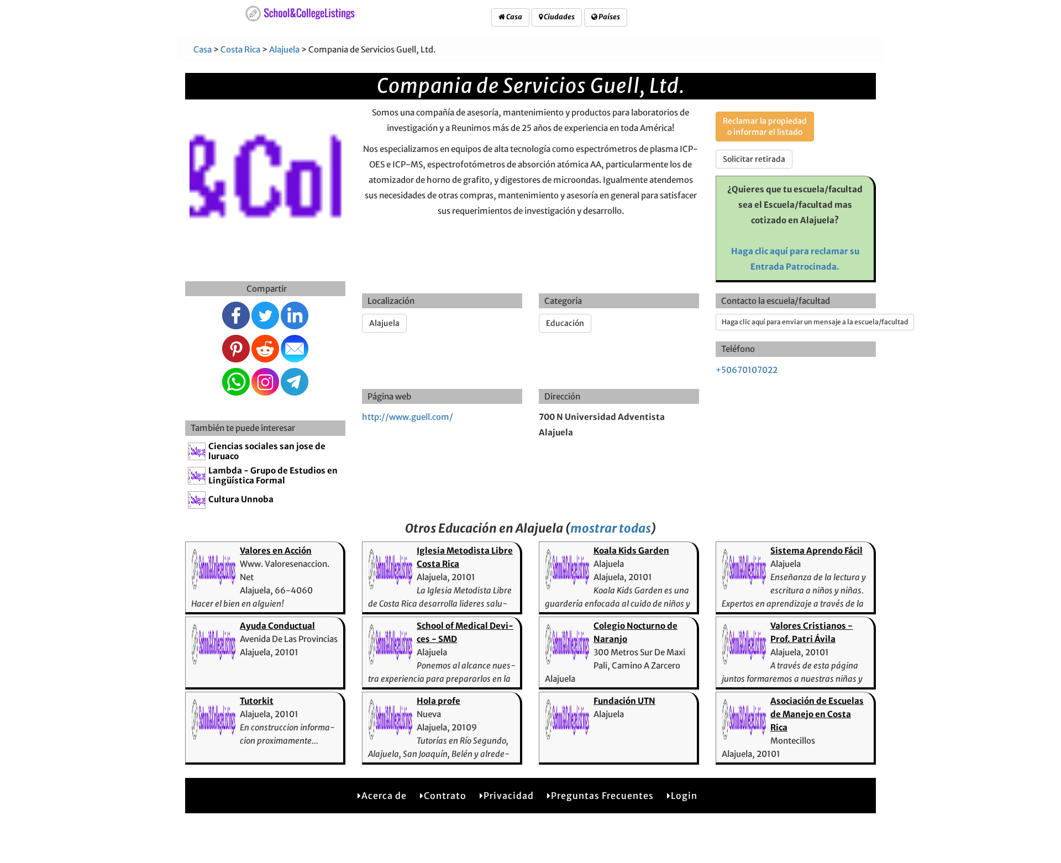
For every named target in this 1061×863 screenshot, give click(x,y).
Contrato (445, 795)
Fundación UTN (624, 701)
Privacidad (509, 795)
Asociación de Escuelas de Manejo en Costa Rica (817, 714)
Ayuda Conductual (277, 625)
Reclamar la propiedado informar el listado (765, 126)
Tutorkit (257, 701)
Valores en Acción (276, 550)
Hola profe (438, 701)
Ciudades (559, 17)
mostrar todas (610, 528)
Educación (565, 323)
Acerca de (384, 795)
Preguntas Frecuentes (602, 795)
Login (684, 795)
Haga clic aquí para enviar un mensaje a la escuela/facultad (815, 322)
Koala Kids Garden (631, 550)
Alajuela (284, 49)
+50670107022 (747, 370)
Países (608, 17)
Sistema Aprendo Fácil (816, 550)
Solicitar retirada (754, 159)
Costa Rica (240, 49)
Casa (513, 17)
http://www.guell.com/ (407, 417)
